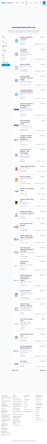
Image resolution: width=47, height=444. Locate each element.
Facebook (38, 409)
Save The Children (16, 425)
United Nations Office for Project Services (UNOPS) (5, 420)
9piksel (34, 440)
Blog (25, 407)
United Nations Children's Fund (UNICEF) (4, 411)
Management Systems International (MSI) (17, 417)
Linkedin (37, 411)
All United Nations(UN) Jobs (5, 398)
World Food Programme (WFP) (6, 435)
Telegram (37, 417)
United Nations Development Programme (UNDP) (5, 405)
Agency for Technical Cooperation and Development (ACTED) (17, 405)
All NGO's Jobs (16, 397)
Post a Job (26, 409)
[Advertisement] (23, 15)
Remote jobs (5, 62)
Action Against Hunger (17, 401)
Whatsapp (38, 419)
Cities (23, 2)
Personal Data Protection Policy (39, 404)
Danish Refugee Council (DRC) (18, 412)
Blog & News (27, 3)
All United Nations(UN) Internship (5, 401)
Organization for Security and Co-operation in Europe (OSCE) (17, 421)
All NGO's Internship (17, 399)
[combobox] (2, 43)
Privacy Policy (38, 399)
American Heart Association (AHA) (16, 409)
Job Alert (44, 3)
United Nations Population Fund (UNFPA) (4, 425)
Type (3, 41)
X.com (37, 413)
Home (5, 2)
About (31, 2)
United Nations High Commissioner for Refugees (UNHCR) (5, 416)
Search (3, 36)
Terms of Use (38, 401)
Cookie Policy (38, 397)
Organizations (11, 2)
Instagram (37, 415)
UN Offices (3, 408)
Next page (42, 370)
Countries (18, 2)
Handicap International (17, 414)
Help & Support (27, 411)
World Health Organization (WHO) (5, 432)
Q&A (40, 2)
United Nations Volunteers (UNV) (5, 429)
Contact (35, 2)
